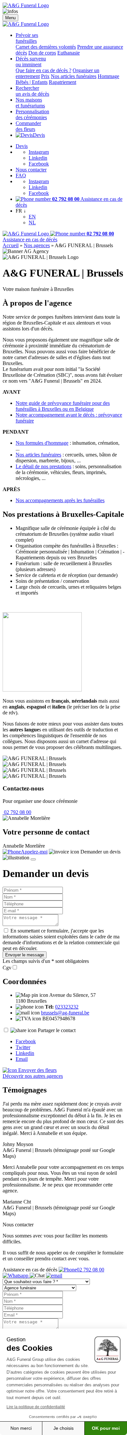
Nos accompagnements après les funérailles (60, 500)
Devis (39, 135)
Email (22, 1059)
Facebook (39, 164)
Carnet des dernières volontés (46, 47)
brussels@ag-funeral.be (65, 1012)
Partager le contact (57, 1030)
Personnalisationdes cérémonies (32, 114)
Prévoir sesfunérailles (27, 38)
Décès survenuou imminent (31, 61)
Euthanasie (68, 53)
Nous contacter (31, 169)
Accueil (11, 245)
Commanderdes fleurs (28, 126)
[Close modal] (33, 859)
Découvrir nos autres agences (33, 1076)
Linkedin (38, 158)
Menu (10, 17)
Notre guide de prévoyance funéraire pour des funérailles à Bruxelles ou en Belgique (63, 406)
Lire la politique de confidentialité (36, 1407)
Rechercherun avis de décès (32, 91)
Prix (45, 76)
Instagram (39, 152)
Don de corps (42, 53)
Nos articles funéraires (73, 76)
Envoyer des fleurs (37, 1070)
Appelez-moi (34, 851)
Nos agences (37, 245)
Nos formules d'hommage (42, 443)
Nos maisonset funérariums (30, 102)
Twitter (23, 1047)
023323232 (66, 1007)
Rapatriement (62, 82)
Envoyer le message (24, 954)
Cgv (7, 967)
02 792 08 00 (17, 812)
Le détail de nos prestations (43, 466)
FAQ (21, 175)
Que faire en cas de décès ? (43, 70)
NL (32, 222)
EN (32, 216)
